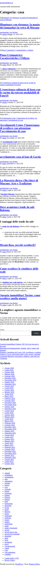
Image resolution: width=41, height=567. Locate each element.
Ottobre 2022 (9, 455)
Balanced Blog (34, 564)
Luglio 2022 (9, 462)
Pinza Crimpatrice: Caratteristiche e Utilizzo (14, 57)
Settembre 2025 (10, 384)
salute (7, 526)
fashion (7, 495)
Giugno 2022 (9, 464)
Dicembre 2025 (10, 378)
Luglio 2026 (9, 370)
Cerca (2, 330)
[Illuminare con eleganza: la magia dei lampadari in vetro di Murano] (20, 20)
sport (6, 538)
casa (10, 32)
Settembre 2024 (10, 409)
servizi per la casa (11, 532)
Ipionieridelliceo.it (6, 3)
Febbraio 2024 (10, 423)
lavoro (7, 508)
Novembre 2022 (10, 453)
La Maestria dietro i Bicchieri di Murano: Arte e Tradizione (19, 182)
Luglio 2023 (9, 437)
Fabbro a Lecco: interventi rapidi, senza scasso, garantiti (20, 354)
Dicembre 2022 (10, 451)
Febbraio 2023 (10, 447)
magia (7, 514)
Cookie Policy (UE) (12, 558)
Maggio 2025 (9, 392)
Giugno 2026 (9, 372)
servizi (7, 530)
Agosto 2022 (9, 459)
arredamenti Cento (10, 142)
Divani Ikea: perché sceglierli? (18, 245)
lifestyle (7, 512)
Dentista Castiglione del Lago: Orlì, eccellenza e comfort (20, 352)
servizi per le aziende (12, 534)
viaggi (7, 548)
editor (4, 65)
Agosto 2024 (9, 411)
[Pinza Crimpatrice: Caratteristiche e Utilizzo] (16, 50)
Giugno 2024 (9, 415)
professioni (8, 524)
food (6, 502)
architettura (9, 475)
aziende (7, 483)
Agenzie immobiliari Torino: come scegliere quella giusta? (20, 297)
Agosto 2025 (9, 386)
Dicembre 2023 (10, 427)
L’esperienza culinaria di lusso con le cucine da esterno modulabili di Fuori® (20, 92)
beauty (7, 485)
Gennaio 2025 (10, 401)
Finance (7, 497)
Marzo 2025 (9, 396)
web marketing (10, 552)
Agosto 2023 (9, 435)
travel (7, 544)
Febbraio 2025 (10, 398)
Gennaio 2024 (10, 425)
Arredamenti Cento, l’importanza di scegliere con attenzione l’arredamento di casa (20, 128)
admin (4, 34)
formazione (9, 504)
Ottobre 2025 (9, 382)
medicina (8, 518)
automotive (9, 481)
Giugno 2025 (9, 390)
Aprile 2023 (9, 443)
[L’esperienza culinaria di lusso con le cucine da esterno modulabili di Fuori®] (20, 85)
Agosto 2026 (9, 368)
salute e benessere (11, 528)
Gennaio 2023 (10, 449)
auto (6, 479)
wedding (8, 554)
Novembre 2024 (10, 405)
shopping (8, 536)
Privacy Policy (10, 560)
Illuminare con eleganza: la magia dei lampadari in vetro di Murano (20, 26)
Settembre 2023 (10, 433)
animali (7, 473)
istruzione (8, 506)
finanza (7, 499)
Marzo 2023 (9, 445)
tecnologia (8, 542)
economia (8, 493)
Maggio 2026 (9, 374)
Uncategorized (10, 546)
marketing (8, 516)
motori (7, 520)
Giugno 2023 (9, 439)
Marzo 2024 (9, 421)
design (15, 32)
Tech (6, 540)
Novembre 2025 (10, 380)
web (6, 550)
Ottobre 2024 (9, 407)
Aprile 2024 (9, 419)
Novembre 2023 (10, 429)
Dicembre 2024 (10, 403)
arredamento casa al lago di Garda (20, 156)
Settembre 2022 (10, 457)
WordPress (19, 564)
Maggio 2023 (9, 441)
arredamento (4, 32)
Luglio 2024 (9, 413)
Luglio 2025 (9, 388)
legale (7, 510)
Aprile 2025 (9, 394)
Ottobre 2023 (9, 431)
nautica (7, 522)
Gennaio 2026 (10, 376)
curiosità (8, 489)
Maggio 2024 (9, 417)
